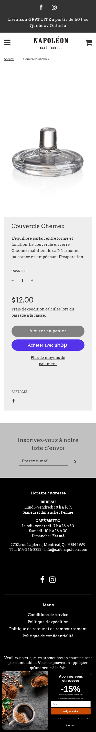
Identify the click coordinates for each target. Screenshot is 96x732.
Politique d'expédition (48, 622)
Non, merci (71, 725)
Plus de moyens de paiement (48, 360)
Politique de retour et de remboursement (48, 629)
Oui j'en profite (70, 711)
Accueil (9, 59)
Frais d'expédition (28, 309)
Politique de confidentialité (48, 636)
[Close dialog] (91, 674)
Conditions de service (48, 614)
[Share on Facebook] (15, 400)
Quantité (19, 271)
